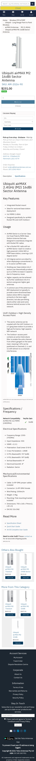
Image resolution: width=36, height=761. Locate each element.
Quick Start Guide (13, 526)
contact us (28, 536)
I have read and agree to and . (19, 720)
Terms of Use (18, 687)
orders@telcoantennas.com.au (19, 167)
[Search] (32, 4)
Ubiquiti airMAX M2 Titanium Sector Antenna (9, 571)
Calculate (18, 128)
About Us (18, 674)
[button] (18, 106)
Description (7, 176)
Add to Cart (19, 102)
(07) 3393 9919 (14, 169)
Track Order (18, 661)
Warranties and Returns (18, 691)
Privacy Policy (18, 694)
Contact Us (18, 678)
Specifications (20, 176)
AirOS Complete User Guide (17, 530)
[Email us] (11, 730)
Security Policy (18, 698)
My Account (18, 657)
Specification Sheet (14, 523)
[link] (15, 730)
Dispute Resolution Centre (18, 664)
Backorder (18, 643)
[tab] (7, 176)
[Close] (18, 8)
